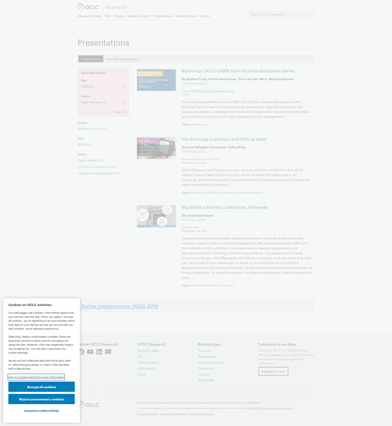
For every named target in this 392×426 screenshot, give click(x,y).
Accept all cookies (41, 386)
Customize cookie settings (41, 410)
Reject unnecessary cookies (41, 399)
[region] (41, 360)
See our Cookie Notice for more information (36, 377)
